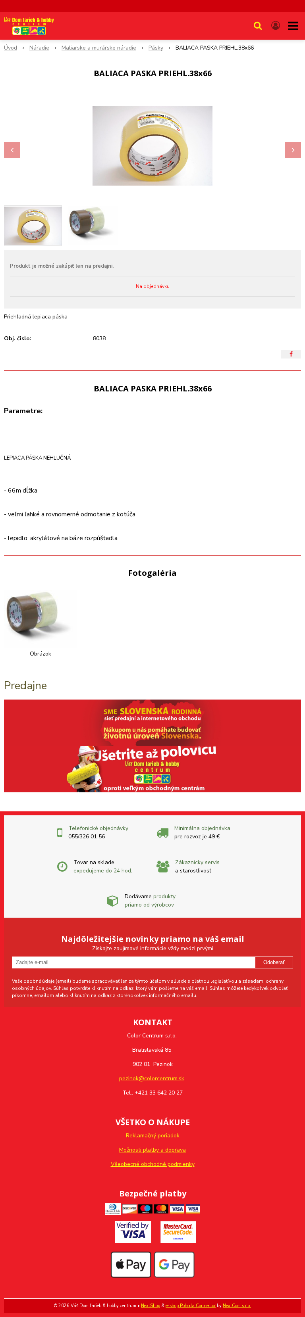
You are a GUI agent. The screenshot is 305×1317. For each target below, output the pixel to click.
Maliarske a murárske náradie (99, 48)
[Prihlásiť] (275, 26)
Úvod (10, 48)
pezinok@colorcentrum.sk (151, 1078)
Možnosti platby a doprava (152, 1150)
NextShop (150, 1306)
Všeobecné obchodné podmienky (153, 1164)
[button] (258, 26)
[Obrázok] (40, 618)
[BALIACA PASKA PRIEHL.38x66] (152, 146)
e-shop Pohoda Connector (191, 1306)
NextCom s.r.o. (237, 1306)
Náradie (39, 48)
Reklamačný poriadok (153, 1135)
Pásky (156, 48)
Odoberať (274, 962)
